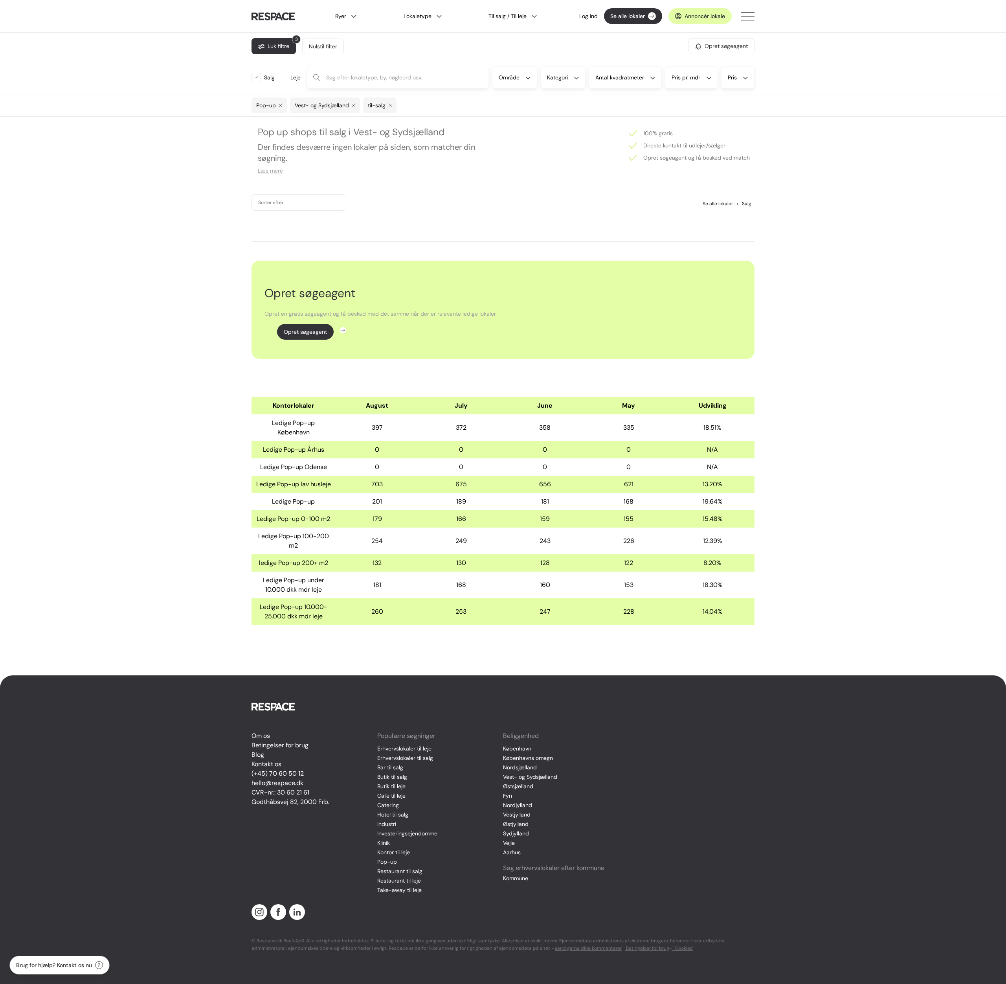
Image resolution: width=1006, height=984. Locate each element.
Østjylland (516, 824)
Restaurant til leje (399, 880)
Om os (261, 736)
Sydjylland (516, 833)
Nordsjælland (520, 767)
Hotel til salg (392, 814)
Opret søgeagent (305, 331)
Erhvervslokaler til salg (405, 757)
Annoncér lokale (705, 16)
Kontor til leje (393, 852)
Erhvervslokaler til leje (404, 748)
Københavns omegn (528, 757)
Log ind (588, 16)
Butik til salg (392, 776)
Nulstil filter (323, 46)
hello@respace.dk (277, 783)
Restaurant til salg (399, 871)
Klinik (383, 842)
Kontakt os (266, 764)
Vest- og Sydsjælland (530, 776)
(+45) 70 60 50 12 (278, 773)
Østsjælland (518, 786)
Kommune (515, 878)
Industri (386, 824)
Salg (743, 203)
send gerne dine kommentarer (588, 948)
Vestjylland (517, 814)
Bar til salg (390, 767)
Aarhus (512, 852)
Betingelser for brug (280, 745)
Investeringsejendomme (407, 833)
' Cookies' (682, 948)
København (517, 748)
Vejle (509, 842)
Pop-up (387, 861)
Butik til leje (391, 786)
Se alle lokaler (627, 16)
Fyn (507, 795)
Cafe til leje (391, 795)
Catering (388, 805)
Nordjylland (517, 805)
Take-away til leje (399, 890)
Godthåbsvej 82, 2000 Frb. (290, 802)
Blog (258, 754)
